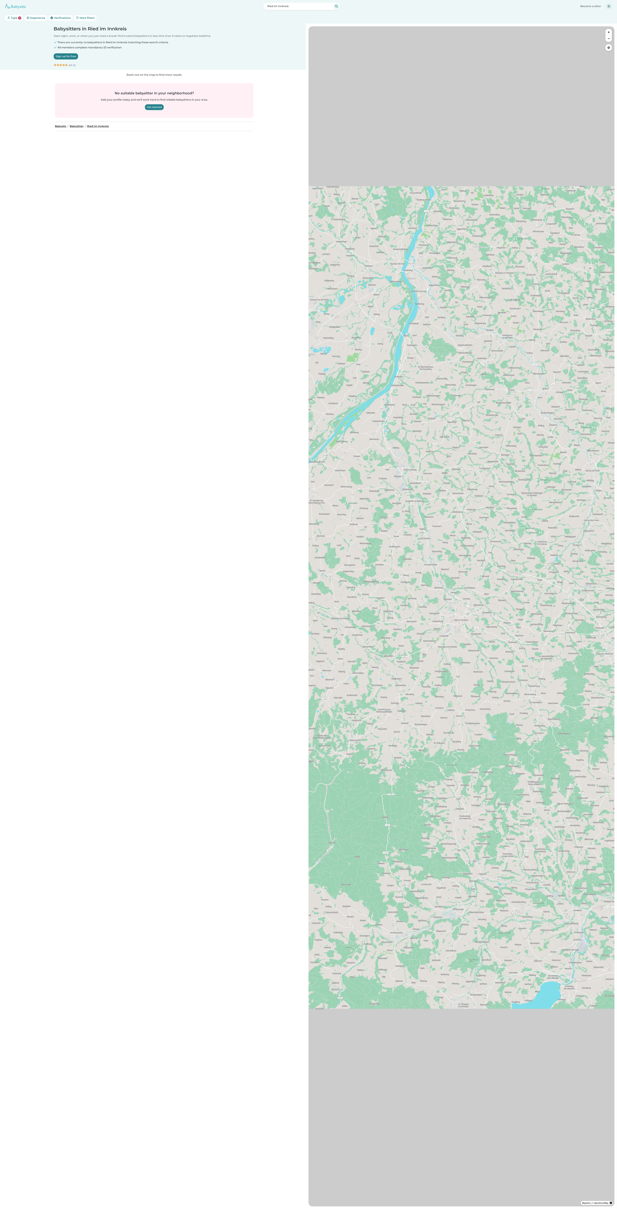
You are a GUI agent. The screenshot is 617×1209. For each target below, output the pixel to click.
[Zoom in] (608, 32)
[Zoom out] (608, 38)
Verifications (62, 17)
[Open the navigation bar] (609, 6)
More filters (87, 17)
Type (15, 17)
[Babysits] (15, 6)
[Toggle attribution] (611, 1203)
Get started (154, 107)
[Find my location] (608, 47)
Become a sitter (590, 6)
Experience (37, 17)
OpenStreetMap (601, 1202)
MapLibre (586, 1202)
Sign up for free (66, 56)
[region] (461, 616)
